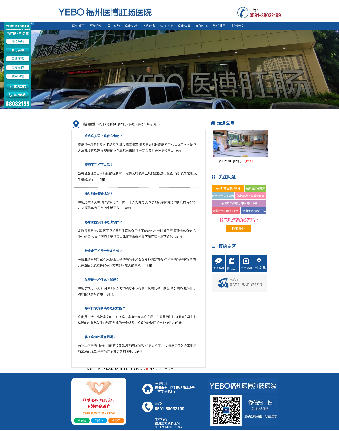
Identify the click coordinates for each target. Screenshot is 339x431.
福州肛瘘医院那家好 (228, 188)
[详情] (177, 150)
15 (137, 369)
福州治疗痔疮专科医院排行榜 (239, 203)
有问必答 (202, 26)
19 (150, 369)
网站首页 (78, 26)
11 (123, 369)
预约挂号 (219, 26)
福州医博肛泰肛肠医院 (112, 124)
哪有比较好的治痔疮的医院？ (105, 308)
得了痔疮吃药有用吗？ (100, 337)
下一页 (163, 369)
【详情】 (248, 161)
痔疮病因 (184, 26)
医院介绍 (96, 26)
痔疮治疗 (166, 26)
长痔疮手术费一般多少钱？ (103, 250)
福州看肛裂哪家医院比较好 (255, 192)
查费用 (116, 420)
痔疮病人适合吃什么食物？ (103, 136)
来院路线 (237, 26)
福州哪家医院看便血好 (250, 195)
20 (153, 369)
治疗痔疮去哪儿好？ (99, 193)
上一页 (97, 369)
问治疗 (99, 420)
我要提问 (238, 228)
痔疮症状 (131, 26)
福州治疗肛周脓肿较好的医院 (226, 214)
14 (133, 369)
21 (157, 369)
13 (130, 369)
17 (143, 369)
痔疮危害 (149, 26)
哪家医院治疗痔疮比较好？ (103, 222)
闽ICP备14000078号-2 (169, 427)
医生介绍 (113, 26)
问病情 (82, 420)
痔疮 (132, 124)
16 (140, 369)
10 (120, 369)
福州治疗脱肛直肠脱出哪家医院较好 (223, 199)
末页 (170, 369)
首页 (89, 369)
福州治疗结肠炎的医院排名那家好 (253, 214)
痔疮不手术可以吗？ (99, 164)
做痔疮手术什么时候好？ (102, 279)
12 (127, 369)
